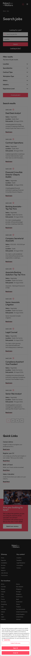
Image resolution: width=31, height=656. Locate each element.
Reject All (15, 648)
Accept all (15, 652)
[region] (15, 640)
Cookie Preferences (15, 643)
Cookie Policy (7, 639)
